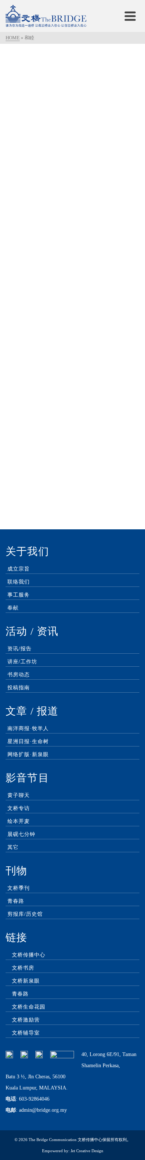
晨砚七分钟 (21, 834)
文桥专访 (18, 808)
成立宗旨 (18, 569)
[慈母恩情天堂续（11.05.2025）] (72, 246)
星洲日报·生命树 (28, 741)
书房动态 (18, 674)
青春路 (15, 901)
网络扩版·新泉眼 (28, 754)
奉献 (13, 608)
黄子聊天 (18, 795)
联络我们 (18, 582)
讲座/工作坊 (22, 661)
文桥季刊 (18, 888)
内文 (37, 179)
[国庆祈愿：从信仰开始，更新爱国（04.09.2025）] (72, 99)
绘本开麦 (18, 821)
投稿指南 (18, 687)
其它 (13, 847)
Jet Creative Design (87, 1150)
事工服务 (18, 595)
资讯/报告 (19, 648)
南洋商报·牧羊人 (28, 728)
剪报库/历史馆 (25, 914)
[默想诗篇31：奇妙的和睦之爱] (72, 393)
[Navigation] (130, 16)
